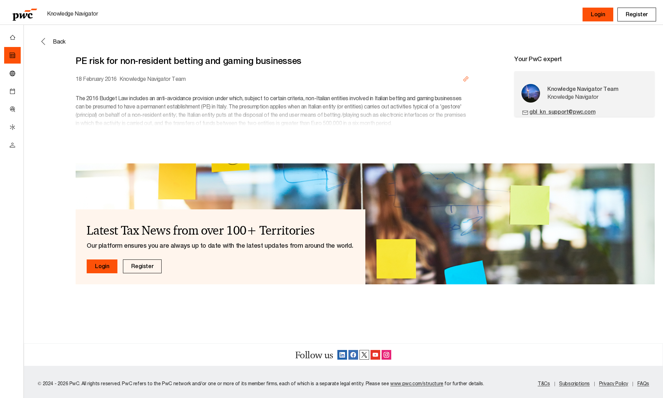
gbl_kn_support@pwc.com (562, 111)
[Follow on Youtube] (375, 355)
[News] (12, 55)
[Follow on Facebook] (353, 355)
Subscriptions (574, 383)
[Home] (12, 37)
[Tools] (12, 109)
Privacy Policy (613, 383)
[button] (598, 14)
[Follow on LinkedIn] (342, 355)
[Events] (12, 91)
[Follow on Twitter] (364, 355)
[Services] (12, 127)
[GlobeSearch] (12, 73)
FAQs (643, 383)
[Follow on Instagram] (386, 355)
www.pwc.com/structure (416, 383)
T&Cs (544, 383)
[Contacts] (12, 145)
